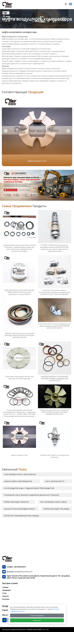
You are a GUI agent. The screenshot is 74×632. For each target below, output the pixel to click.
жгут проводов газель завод (53, 501)
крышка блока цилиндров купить (19, 508)
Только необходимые (37, 615)
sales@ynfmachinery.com (23, 572)
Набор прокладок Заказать (16, 501)
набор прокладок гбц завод (56, 508)
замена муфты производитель (18, 481)
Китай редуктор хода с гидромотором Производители (29, 488)
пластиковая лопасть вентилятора (20, 474)
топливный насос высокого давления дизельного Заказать (31, 495)
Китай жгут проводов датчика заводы (21, 515)
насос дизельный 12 (54, 481)
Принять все (37, 620)
